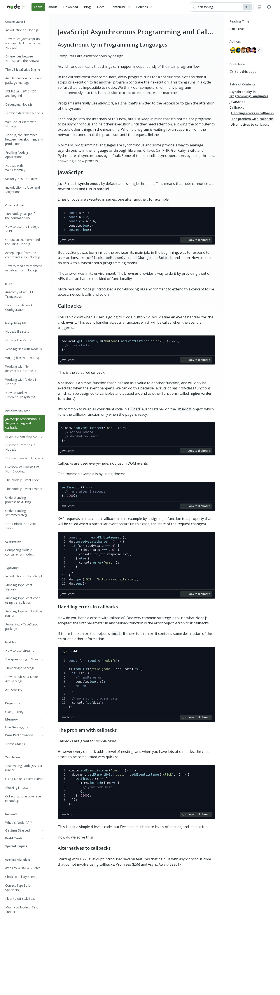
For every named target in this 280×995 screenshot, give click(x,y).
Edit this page (245, 71)
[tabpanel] (136, 688)
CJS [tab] (64, 651)
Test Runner (12, 757)
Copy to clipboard (198, 240)
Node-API (11, 814)
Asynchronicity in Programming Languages (112, 44)
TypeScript (12, 568)
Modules (10, 642)
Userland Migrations (17, 859)
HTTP (8, 284)
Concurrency (13, 542)
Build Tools (13, 838)
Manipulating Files (16, 323)
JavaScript (70, 172)
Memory (11, 719)
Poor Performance (19, 735)
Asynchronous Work (17, 410)
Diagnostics (12, 703)
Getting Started (15, 22)
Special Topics (16, 846)
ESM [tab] (74, 651)
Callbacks (70, 305)
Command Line (14, 205)
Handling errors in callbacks (88, 607)
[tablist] (136, 651)
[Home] (15, 7)
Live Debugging (16, 727)
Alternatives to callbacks (84, 848)
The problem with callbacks (87, 730)
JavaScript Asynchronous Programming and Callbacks (142, 31)
